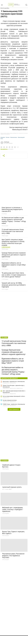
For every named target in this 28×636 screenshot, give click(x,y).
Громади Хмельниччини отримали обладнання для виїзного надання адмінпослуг (14, 255)
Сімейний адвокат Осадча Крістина (11, 466)
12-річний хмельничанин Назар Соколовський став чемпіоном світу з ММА (13, 231)
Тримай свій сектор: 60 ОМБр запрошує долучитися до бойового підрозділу (14, 285)
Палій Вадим (6, 142)
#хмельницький (21, 137)
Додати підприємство (14, 409)
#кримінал (3, 137)
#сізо (2, 138)
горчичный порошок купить (12, 487)
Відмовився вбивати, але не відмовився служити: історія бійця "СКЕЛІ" (14, 265)
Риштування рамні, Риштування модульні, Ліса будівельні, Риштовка (13, 555)
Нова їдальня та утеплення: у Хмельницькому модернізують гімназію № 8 (12, 209)
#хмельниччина (13, 137)
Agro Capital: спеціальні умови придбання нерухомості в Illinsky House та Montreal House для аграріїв (13, 242)
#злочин (7, 137)
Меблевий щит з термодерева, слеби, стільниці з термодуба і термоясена (12, 509)
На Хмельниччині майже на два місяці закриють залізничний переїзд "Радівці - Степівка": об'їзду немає (14, 220)
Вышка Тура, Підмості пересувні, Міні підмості (13, 532)
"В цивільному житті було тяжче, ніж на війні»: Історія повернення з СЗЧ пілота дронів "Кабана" (14, 275)
